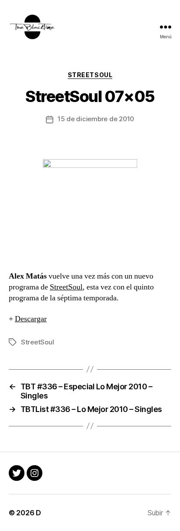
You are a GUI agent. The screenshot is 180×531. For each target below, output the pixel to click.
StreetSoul (90, 74)
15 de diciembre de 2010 (96, 119)
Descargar (31, 319)
